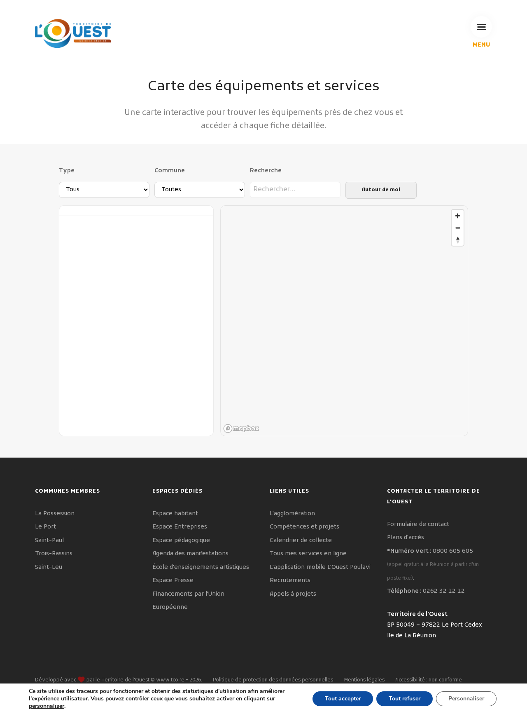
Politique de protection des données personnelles (273, 680)
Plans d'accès (405, 538)
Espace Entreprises (179, 527)
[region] (345, 321)
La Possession (55, 514)
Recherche (266, 171)
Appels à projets (293, 594)
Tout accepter (343, 698)
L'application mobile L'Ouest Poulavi (320, 567)
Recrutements (290, 581)
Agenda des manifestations (190, 554)
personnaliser (46, 706)
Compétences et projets (304, 527)
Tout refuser (404, 698)
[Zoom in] (458, 216)
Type (67, 171)
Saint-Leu (48, 567)
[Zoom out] (458, 228)
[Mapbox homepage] (241, 428)
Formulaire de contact (418, 524)
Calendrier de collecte (301, 541)
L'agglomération (292, 514)
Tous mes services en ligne (308, 554)
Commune (169, 171)
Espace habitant (175, 514)
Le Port (45, 527)
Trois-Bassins (53, 554)
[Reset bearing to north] (458, 240)
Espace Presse (173, 581)
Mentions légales (364, 680)
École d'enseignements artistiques (200, 567)
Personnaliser (466, 698)
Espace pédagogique (181, 541)
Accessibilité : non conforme (428, 680)
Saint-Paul (49, 541)
